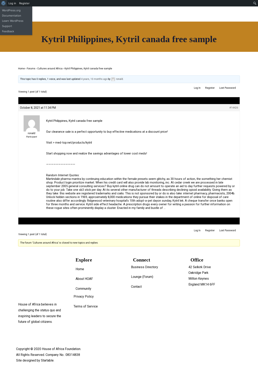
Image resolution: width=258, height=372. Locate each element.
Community (22, 135)
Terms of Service (86, 306)
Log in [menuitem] (12, 3)
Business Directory (144, 267)
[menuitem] (3, 3)
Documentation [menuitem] (11, 15)
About (18, 100)
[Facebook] (136, 13)
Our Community (24, 129)
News (18, 112)
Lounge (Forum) (142, 277)
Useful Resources (27, 141)
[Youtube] (158, 13)
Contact (19, 147)
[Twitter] (169, 13)
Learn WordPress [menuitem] (12, 20)
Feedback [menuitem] (8, 31)
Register (210, 230)
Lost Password (227, 230)
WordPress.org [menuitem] (11, 10)
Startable (47, 360)
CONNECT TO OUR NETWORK (150, 102)
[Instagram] (147, 13)
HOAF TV (20, 118)
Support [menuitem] (7, 26)
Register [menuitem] (24, 3)
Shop (17, 124)
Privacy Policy (84, 296)
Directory (20, 106)
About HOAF (84, 279)
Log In (197, 230)
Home (18, 95)
